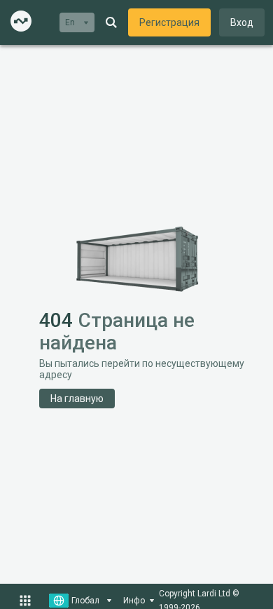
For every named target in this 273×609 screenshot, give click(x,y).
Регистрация (169, 22)
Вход (241, 22)
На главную (77, 398)
